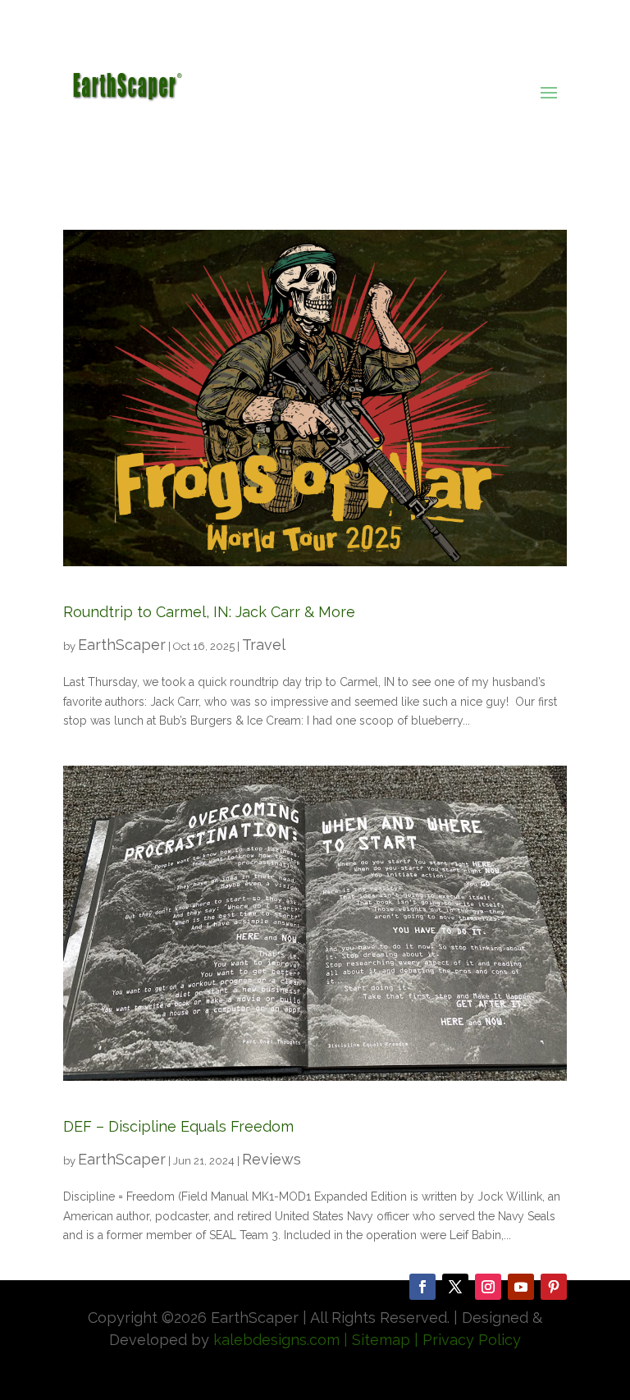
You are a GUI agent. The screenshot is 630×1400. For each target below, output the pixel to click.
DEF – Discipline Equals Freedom (178, 1126)
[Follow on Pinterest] (554, 1287)
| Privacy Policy (467, 1339)
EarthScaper (122, 644)
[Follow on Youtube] (521, 1287)
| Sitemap (375, 1339)
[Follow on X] (455, 1287)
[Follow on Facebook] (422, 1287)
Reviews (271, 1159)
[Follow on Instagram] (488, 1287)
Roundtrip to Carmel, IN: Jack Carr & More (209, 611)
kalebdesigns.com (276, 1339)
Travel (263, 644)
